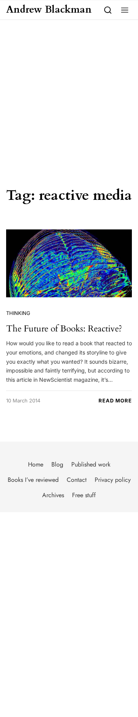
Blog (57, 464)
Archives (53, 495)
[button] (124, 10)
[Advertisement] (69, 93)
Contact (77, 479)
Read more (115, 400)
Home (35, 464)
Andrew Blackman (49, 9)
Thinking (18, 313)
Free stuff (84, 495)
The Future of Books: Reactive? (64, 329)
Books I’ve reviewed (33, 479)
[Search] (107, 10)
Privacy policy (113, 479)
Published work (90, 464)
